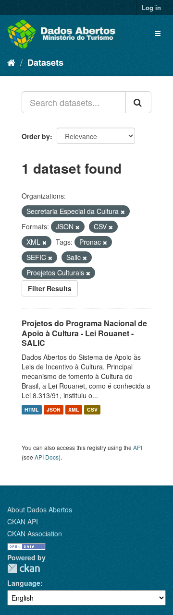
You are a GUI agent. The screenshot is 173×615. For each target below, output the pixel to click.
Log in (151, 7)
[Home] (11, 62)
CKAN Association (34, 533)
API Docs (47, 457)
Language (23, 583)
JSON (54, 409)
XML (73, 409)
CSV (92, 409)
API (137, 447)
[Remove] (123, 211)
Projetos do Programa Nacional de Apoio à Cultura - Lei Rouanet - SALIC (84, 333)
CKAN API (22, 521)
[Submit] (138, 102)
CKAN (23, 568)
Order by (36, 136)
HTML (31, 409)
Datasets (45, 62)
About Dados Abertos (39, 509)
